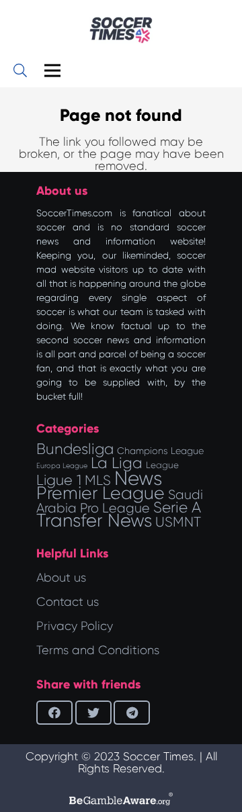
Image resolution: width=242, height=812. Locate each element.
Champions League (160, 450)
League (162, 465)
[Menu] (53, 70)
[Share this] (54, 713)
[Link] (121, 30)
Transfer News (94, 520)
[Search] (20, 70)
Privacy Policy (74, 626)
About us (61, 577)
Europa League (61, 465)
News (138, 478)
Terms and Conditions (97, 650)
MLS (98, 480)
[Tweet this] (93, 713)
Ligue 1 (58, 479)
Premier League (100, 493)
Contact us (67, 601)
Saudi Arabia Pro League (119, 501)
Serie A (177, 507)
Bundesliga (75, 449)
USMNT (178, 522)
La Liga (117, 462)
